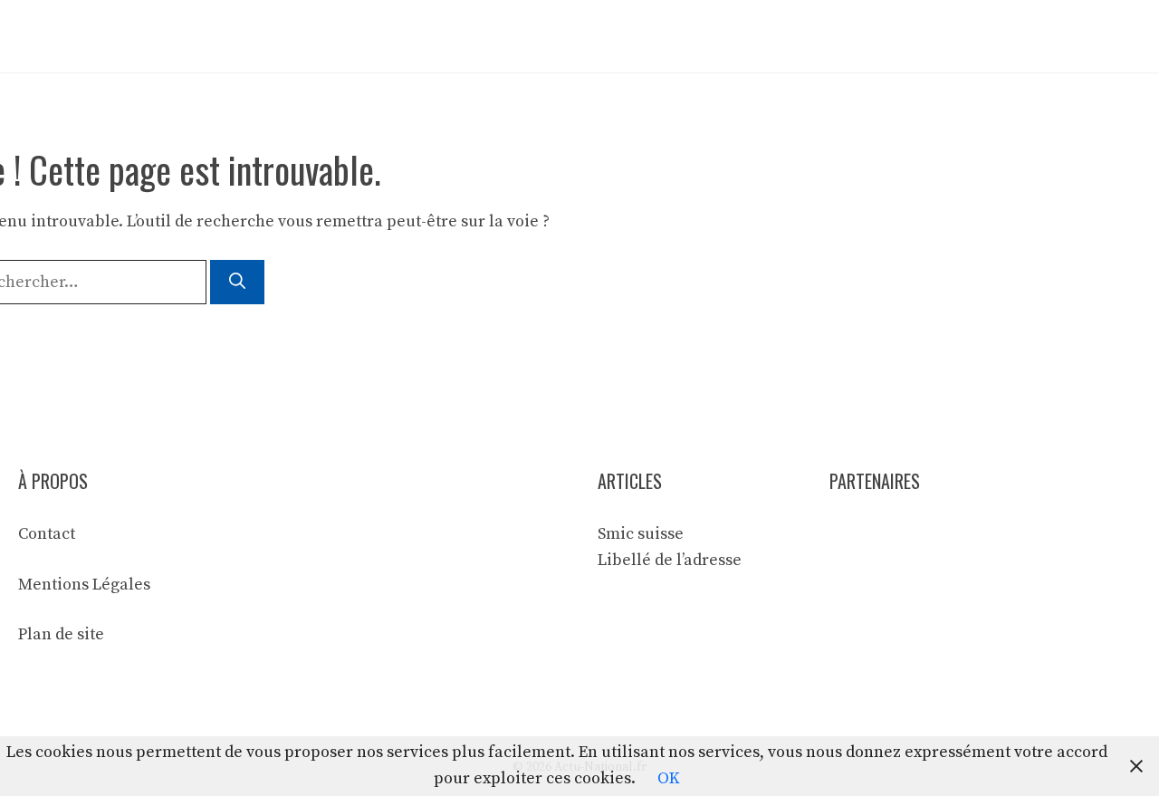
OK (668, 778)
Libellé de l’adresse (670, 560)
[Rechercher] (237, 282)
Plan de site (61, 634)
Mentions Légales (84, 584)
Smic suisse (641, 533)
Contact (46, 533)
